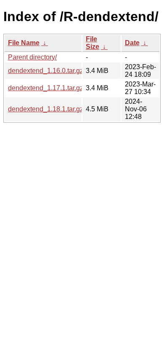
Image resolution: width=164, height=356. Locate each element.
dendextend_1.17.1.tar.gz (45, 88)
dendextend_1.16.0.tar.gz (45, 70)
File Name (24, 42)
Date (132, 42)
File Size (92, 42)
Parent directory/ (32, 57)
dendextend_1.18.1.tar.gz (45, 109)
